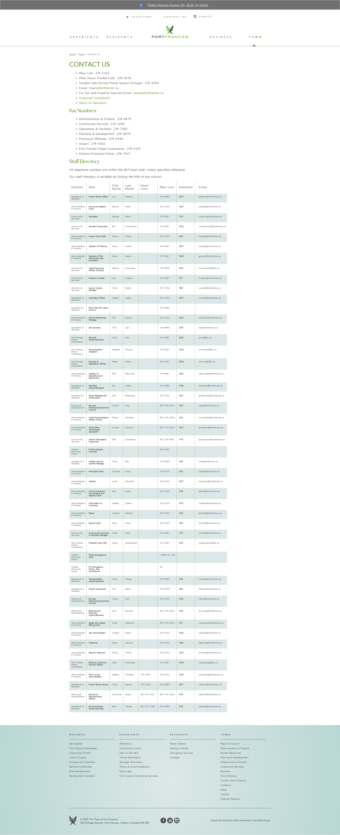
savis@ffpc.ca (205, 338)
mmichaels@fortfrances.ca (211, 418)
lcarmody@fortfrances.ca (211, 481)
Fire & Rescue (228, 776)
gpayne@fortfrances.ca (210, 256)
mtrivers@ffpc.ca (207, 362)
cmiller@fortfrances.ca (209, 533)
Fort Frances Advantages (83, 748)
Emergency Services (181, 753)
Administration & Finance (234, 748)
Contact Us (175, 16)
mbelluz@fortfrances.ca (210, 216)
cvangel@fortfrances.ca (210, 579)
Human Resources (230, 753)
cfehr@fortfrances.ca (209, 599)
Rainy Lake (126, 771)
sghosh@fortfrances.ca (209, 694)
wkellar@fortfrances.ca (209, 207)
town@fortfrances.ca (104, 88)
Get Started (75, 743)
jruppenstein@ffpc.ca (209, 543)
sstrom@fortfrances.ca (209, 523)
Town (256, 37)
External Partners (230, 799)
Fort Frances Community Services (139, 776)
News (223, 789)
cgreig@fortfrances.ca (209, 471)
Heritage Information (131, 762)
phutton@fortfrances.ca (210, 653)
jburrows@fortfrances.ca (210, 611)
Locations (141, 16)
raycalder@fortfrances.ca (210, 386)
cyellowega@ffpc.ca (208, 663)
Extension (186, 187)
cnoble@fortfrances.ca (209, 288)
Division (77, 187)
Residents (120, 37)
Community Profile (79, 753)
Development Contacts (82, 776)
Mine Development (79, 771)
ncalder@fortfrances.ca (210, 298)
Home (72, 54)
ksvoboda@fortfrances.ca (211, 675)
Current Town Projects (233, 780)
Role (92, 187)
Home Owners (178, 743)
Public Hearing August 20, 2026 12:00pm (178, 5)
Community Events (130, 748)
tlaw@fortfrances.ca (208, 328)
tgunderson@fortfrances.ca (212, 439)
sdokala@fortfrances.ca (210, 706)
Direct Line (145, 187)
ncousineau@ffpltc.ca (209, 268)
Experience (84, 37)
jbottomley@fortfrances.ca (211, 396)
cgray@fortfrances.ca (209, 405)
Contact (224, 794)
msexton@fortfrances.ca (210, 318)
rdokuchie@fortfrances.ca (211, 374)
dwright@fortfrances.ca (210, 246)
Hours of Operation (92, 103)
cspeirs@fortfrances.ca (209, 633)
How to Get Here (129, 753)
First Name (116, 187)
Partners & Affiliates (80, 766)
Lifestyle (175, 757)
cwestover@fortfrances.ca (211, 623)
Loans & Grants (77, 757)
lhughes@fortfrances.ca (210, 278)
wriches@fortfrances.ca (210, 236)
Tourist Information (130, 757)
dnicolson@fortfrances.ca (211, 427)
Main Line (167, 187)
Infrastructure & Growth (233, 762)
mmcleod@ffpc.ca (207, 350)
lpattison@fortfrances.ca (210, 197)
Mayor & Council (229, 743)
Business (221, 37)
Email (203, 187)
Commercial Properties (82, 762)
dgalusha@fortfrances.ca (210, 643)
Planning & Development (234, 757)
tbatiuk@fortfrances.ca (209, 589)
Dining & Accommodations (134, 766)
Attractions (126, 743)
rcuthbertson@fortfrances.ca (212, 226)
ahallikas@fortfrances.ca (210, 513)
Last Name (129, 187)
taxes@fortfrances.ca (148, 93)
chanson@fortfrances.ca (210, 684)
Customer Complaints (94, 98)
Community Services (232, 766)
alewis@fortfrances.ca (209, 491)
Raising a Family (179, 748)
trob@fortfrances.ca (208, 461)
